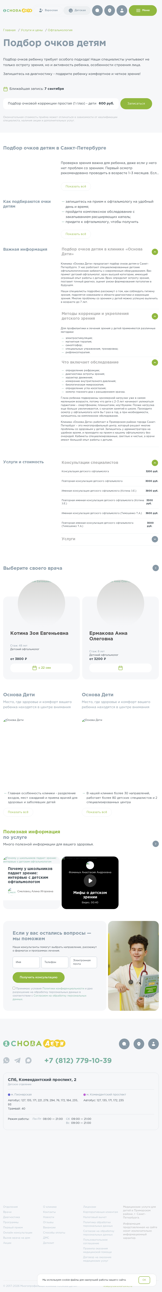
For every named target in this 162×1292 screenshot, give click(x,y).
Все (156, 568)
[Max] (28, 1061)
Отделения (10, 1207)
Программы (11, 1222)
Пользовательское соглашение (95, 1242)
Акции (7, 1243)
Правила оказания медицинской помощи (97, 1250)
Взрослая (51, 10)
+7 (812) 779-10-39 (78, 1061)
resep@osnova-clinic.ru (117, 1286)
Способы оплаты (54, 1233)
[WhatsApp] (6, 1061)
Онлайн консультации (17, 1233)
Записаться (136, 103)
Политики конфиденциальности (63, 989)
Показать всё (76, 186)
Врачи (7, 1212)
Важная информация (25, 249)
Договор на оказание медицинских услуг (97, 1259)
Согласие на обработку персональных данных (98, 1233)
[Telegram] (17, 1061)
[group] (31, 883)
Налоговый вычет (95, 1217)
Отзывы (48, 1222)
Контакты (49, 1212)
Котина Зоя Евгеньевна (39, 633)
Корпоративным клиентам (100, 1212)
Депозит (48, 1243)
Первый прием (13, 1228)
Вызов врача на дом (16, 1238)
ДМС (46, 1238)
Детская (80, 10)
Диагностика (11, 1217)
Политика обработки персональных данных (98, 1224)
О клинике (50, 1207)
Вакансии (49, 1228)
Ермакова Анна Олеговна (108, 636)
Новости (48, 1217)
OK (144, 1280)
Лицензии (89, 1207)
